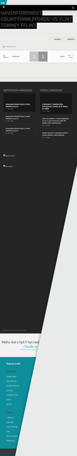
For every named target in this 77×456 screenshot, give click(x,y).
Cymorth (8, 404)
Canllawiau (9, 390)
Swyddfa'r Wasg (11, 376)
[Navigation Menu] (73, 8)
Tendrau (8, 399)
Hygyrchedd (9, 422)
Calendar (57, 39)
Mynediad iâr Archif (12, 395)
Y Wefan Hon (10, 417)
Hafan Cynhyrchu (11, 381)
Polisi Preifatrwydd (12, 427)
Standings (70, 39)
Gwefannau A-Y (10, 440)
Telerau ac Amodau (12, 436)
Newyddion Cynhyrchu (12, 386)
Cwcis (8, 431)
